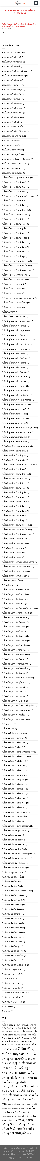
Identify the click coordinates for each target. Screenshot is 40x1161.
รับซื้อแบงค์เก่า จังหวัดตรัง (12, 747)
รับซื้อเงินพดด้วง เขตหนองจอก (14, 576)
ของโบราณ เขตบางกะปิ (11, 140)
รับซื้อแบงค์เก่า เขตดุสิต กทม (14, 830)
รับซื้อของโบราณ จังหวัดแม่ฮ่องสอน (16, 270)
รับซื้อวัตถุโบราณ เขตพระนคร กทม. (16, 432)
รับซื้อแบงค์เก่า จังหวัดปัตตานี (14, 761)
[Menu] (36, 3)
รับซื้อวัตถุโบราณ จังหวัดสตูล (14, 386)
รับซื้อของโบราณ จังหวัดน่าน (13, 205)
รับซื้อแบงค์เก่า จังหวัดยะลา (13, 784)
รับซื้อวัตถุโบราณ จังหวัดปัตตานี (15, 349)
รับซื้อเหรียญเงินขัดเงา (18, 1095)
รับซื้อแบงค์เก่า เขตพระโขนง (13, 863)
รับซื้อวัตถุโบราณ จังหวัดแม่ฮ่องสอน (16, 400)
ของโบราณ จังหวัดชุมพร (12, 62)
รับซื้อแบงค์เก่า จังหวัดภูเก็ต (13, 779)
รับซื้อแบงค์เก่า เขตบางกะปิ (13, 835)
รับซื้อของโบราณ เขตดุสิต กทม (14, 275)
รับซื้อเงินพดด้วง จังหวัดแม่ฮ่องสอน (16, 534)
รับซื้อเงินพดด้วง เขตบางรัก (13, 548)
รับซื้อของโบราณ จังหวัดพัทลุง (14, 224)
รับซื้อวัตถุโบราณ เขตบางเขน (14, 418)
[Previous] (5, 21)
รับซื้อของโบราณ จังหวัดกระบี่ (14, 182)
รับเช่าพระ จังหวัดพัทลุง (11, 914)
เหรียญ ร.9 (8, 1133)
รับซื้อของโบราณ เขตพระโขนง (14, 302)
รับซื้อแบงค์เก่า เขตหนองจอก (14, 867)
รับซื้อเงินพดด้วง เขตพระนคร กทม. (16, 566)
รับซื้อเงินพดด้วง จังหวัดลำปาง (14, 506)
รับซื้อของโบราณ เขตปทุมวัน (13, 293)
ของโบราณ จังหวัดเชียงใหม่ (13, 126)
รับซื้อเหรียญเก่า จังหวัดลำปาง (14, 645)
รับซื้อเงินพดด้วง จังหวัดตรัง (13, 460)
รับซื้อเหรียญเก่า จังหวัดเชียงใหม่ (15, 668)
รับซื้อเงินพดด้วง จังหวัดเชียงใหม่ (15, 529)
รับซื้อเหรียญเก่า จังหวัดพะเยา (14, 622)
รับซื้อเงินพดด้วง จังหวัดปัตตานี (15, 474)
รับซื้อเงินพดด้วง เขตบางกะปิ (14, 543)
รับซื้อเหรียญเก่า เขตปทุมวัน (13, 701)
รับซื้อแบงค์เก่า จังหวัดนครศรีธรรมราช (18, 752)
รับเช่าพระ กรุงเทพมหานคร (13, 872)
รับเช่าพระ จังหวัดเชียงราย (13, 951)
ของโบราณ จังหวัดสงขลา (12, 113)
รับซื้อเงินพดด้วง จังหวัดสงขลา (14, 515)
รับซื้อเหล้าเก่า (7, 724)
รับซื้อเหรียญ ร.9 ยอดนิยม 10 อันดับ (17, 1070)
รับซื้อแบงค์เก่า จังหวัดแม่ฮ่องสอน (16, 826)
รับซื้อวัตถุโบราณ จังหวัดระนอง (14, 372)
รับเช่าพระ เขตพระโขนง (11, 997)
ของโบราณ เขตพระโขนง (12, 168)
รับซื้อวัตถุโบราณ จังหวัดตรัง (13, 335)
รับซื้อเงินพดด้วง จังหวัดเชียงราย (15, 525)
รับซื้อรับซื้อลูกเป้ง (9, 1025)
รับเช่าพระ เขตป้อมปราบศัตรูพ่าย (15, 992)
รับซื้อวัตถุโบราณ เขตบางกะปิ (14, 409)
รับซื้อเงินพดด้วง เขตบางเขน (13, 553)
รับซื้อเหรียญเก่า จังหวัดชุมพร (14, 599)
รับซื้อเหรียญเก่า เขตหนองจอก (14, 719)
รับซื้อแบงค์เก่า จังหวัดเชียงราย (14, 812)
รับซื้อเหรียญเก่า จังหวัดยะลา (14, 636)
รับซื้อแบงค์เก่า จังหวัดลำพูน (13, 798)
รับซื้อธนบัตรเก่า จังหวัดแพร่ (13, 316)
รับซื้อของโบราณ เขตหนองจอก (14, 307)
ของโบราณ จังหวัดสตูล (11, 117)
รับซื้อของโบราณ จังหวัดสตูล (13, 256)
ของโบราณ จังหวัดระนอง (12, 103)
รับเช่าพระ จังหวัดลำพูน (11, 937)
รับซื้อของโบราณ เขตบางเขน (13, 288)
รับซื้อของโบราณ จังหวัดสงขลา (14, 251)
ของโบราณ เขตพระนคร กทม (14, 164)
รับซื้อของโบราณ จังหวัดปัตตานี (15, 210)
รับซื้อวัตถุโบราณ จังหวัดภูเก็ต (14, 363)
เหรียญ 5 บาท (9, 1124)
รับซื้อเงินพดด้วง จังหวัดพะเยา (14, 478)
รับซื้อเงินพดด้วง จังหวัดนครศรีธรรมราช (18, 465)
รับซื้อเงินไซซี (11, 1049)
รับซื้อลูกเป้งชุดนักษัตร (26, 1025)
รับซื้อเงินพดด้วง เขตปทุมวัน (13, 557)
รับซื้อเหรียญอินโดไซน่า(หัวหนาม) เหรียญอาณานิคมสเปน (18, 1084)
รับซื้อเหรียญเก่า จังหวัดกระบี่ (14, 594)
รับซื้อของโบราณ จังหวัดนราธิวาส (15, 201)
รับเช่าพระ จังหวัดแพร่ (11, 960)
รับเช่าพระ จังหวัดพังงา (11, 909)
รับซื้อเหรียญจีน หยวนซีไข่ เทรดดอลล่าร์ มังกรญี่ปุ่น (19, 1059)
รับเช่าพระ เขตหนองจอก (12, 1002)
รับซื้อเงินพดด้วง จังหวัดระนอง (14, 502)
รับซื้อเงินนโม (14, 1031)
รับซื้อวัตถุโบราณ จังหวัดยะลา (14, 367)
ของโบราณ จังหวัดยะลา (11, 99)
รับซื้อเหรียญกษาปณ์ (10, 580)
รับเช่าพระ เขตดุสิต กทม (12, 969)
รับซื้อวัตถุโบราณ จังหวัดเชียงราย (15, 390)
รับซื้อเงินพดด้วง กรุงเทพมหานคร (16, 446)
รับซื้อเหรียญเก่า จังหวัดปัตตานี (14, 617)
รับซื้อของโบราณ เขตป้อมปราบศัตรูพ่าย (18, 298)
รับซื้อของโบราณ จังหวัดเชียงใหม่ (15, 265)
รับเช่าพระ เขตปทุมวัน (11, 988)
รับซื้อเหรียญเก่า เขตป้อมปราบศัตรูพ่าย (18, 705)
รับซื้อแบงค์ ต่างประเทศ (14, 1109)
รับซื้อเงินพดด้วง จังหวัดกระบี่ (14, 451)
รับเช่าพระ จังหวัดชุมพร (11, 881)
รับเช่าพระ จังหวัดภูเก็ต (11, 918)
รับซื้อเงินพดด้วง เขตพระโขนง (14, 571)
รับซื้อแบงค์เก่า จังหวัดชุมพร (13, 742)
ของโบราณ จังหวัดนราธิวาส (13, 76)
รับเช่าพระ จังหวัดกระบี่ (11, 877)
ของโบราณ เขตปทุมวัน (11, 154)
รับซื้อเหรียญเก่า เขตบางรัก (13, 691)
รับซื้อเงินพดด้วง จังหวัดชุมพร (14, 455)
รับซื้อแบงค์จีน (16, 1104)
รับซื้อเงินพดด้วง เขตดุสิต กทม (14, 539)
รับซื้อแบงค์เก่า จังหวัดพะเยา (13, 765)
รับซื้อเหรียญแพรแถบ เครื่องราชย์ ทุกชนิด (20, 1099)
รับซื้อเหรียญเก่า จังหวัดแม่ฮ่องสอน (16, 677)
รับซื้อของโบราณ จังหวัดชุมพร (14, 187)
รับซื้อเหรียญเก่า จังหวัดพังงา (14, 627)
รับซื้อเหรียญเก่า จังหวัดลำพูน (14, 650)
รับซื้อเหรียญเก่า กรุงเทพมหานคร (15, 590)
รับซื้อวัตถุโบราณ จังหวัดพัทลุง (14, 358)
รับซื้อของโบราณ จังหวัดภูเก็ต (14, 228)
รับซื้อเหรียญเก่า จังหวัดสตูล (13, 659)
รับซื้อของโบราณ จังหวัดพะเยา (14, 214)
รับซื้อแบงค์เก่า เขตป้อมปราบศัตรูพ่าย (17, 853)
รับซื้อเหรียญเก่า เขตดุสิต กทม (14, 682)
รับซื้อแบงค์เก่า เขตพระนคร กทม (15, 858)
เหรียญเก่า (20, 1133)
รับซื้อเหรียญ (26, 1049)
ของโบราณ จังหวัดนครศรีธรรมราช (16, 71)
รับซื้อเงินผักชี (26, 1031)
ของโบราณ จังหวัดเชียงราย (13, 122)
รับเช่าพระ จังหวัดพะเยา (12, 904)
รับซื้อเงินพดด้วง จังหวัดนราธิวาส (15, 469)
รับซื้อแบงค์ (10, 1104)
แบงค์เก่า (29, 1134)
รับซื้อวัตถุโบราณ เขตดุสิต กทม (15, 404)
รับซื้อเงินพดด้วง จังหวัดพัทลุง (14, 488)
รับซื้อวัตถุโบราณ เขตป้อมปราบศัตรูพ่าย (18, 427)
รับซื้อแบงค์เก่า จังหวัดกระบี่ (13, 738)
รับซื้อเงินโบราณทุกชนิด (20, 1045)
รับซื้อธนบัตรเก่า (8, 312)
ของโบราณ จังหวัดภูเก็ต (12, 94)
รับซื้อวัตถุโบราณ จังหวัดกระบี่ (14, 326)
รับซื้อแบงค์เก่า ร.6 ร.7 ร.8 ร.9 (18, 1110)
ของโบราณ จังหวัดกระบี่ (11, 57)
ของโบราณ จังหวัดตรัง (11, 66)
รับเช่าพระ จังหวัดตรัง (11, 886)
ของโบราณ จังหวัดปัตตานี (12, 80)
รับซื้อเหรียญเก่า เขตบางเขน (13, 696)
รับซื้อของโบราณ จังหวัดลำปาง (14, 242)
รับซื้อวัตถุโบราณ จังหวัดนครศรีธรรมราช (18, 339)
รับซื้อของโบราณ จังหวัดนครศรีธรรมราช (18, 196)
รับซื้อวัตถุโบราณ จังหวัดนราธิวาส (16, 344)
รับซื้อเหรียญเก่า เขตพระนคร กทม (16, 710)
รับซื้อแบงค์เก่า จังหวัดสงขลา (14, 803)
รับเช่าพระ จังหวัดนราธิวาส (13, 895)
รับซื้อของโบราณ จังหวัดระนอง (14, 238)
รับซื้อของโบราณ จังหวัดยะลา (14, 233)
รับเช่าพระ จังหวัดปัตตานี (12, 900)
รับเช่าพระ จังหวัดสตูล (11, 946)
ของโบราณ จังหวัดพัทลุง (12, 89)
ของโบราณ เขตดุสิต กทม (12, 136)
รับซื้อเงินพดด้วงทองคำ (21, 1035)
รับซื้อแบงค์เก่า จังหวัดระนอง (14, 789)
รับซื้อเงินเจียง (15, 1041)
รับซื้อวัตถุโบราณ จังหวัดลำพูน (14, 376)
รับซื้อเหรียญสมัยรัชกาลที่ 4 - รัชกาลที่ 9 (20, 1078)
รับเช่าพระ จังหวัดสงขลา (12, 942)
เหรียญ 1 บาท (25, 1120)
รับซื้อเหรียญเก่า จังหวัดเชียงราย (15, 664)
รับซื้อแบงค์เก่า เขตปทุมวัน (13, 849)
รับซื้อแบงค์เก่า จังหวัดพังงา (13, 770)
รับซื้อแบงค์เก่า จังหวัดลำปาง (14, 793)
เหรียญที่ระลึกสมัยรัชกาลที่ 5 (18, 1129)
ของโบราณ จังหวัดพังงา (11, 85)
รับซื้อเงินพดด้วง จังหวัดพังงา (14, 483)
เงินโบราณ (6, 1011)
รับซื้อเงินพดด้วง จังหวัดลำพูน (14, 511)
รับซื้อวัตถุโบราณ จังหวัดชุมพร (14, 330)
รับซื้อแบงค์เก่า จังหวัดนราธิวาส (15, 756)
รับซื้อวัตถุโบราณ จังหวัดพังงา (14, 353)
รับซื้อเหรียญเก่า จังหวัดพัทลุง (14, 631)
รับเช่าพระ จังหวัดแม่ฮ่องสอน (14, 965)
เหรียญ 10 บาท (26, 1124)
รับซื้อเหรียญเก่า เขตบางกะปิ (13, 687)
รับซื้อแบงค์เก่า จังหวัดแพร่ (13, 821)
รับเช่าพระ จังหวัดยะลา (11, 923)
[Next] (35, 21)
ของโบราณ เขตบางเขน (11, 150)
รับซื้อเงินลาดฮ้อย (24, 1038)
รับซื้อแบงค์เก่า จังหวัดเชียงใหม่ (14, 816)
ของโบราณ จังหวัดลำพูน (12, 108)
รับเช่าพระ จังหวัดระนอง (12, 928)
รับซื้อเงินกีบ (27, 1028)
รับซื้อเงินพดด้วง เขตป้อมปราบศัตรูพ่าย (18, 562)
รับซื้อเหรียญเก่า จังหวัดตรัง (13, 603)
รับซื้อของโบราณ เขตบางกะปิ (14, 279)
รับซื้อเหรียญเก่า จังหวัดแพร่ (13, 673)
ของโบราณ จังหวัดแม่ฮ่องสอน (14, 131)
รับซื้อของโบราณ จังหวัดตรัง (13, 191)
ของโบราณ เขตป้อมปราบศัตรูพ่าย (16, 159)
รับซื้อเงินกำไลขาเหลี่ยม (11, 1028)
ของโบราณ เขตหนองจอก (12, 173)
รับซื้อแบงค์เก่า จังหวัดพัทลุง (13, 775)
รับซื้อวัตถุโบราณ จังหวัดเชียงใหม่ (15, 395)
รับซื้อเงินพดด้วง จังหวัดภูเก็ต (14, 492)
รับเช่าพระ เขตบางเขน (11, 983)
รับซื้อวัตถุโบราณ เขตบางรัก (13, 414)
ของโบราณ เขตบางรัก (11, 145)
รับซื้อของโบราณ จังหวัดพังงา (14, 219)
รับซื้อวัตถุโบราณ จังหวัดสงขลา (14, 381)
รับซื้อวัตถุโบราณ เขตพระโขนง (14, 437)
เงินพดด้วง (6, 1006)
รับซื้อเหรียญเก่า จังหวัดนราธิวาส (15, 613)
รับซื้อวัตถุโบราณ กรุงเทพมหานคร (16, 321)
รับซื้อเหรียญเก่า (8, 585)
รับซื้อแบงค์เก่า (8, 728)
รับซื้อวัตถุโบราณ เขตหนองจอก (14, 441)
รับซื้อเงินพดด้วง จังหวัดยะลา (14, 497)
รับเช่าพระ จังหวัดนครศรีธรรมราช (16, 891)
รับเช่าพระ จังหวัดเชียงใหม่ (13, 955)
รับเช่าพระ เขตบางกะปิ (11, 974)
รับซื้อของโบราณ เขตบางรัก (13, 284)
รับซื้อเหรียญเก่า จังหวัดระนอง (14, 640)
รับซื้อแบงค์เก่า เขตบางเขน (13, 844)
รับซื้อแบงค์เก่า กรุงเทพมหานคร (15, 733)
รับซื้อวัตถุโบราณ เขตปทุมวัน (14, 423)
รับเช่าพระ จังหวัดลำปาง (12, 932)
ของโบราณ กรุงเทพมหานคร (13, 52)
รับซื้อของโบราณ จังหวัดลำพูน (14, 247)
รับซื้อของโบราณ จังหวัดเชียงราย (15, 261)
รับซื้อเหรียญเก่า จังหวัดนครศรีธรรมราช (18, 608)
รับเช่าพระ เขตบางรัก (10, 979)
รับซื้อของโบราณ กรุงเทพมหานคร (16, 177)
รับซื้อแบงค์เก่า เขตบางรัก (12, 840)
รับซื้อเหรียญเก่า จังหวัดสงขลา (14, 654)
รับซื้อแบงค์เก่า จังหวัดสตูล (13, 807)
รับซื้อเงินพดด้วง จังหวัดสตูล (13, 520)
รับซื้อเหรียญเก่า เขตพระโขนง (14, 715)
